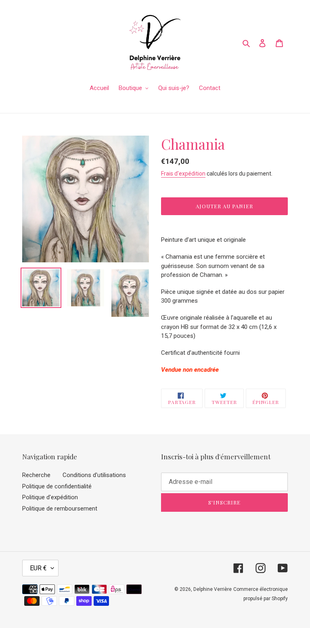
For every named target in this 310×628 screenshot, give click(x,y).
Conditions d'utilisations (94, 475)
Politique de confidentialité (57, 486)
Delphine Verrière (212, 589)
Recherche (36, 475)
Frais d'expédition (183, 173)
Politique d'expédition (50, 497)
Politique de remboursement (59, 508)
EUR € (38, 568)
